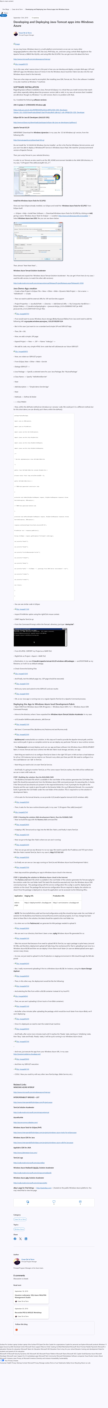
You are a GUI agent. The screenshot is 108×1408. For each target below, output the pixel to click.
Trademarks (62, 1363)
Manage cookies (44, 1363)
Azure (93, 1354)
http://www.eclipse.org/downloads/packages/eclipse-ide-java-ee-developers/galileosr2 (45, 122)
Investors (33, 1358)
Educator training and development (86, 1349)
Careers (95, 1356)
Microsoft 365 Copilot (74, 1354)
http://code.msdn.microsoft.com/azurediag (29, 1163)
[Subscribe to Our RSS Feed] (16, 1330)
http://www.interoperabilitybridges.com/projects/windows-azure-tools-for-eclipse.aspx (45, 1132)
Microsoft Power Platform (47, 1354)
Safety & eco (70, 1363)
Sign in (3, 15)
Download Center (19, 1347)
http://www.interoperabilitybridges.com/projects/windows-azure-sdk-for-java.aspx (43, 1142)
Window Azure (19, 1229)
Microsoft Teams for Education (30, 1349)
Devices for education (14, 1349)
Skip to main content (6, 1)
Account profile (8, 1347)
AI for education (19, 1351)
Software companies (77, 1356)
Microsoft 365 (34, 1354)
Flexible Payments (91, 1347)
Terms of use (54, 1363)
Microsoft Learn (12, 1356)
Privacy (36, 1363)
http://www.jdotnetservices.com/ (25, 1152)
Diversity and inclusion (43, 1358)
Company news (11, 1358)
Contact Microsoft (28, 1363)
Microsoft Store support (33, 1347)
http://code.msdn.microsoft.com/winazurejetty (30, 1183)
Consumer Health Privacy (8, 1363)
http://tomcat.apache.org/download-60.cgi (29, 140)
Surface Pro (3, 1344)
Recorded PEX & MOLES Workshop (28, 1312)
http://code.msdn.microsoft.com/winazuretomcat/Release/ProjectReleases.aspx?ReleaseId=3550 (49, 283)
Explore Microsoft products (89, 1344)
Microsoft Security (14, 1354)
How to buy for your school (66, 1349)
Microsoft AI (4, 1354)
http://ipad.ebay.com (43, 1188)
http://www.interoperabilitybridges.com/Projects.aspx (33, 1102)
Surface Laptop (12, 1344)
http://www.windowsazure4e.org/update (73, 216)
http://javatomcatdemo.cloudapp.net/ (27, 1054)
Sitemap (19, 1363)
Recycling (78, 1363)
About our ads (85, 1363)
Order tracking (51, 1347)
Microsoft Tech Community (47, 1356)
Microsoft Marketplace (64, 1356)
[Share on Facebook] (15, 1239)
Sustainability (63, 1358)
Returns (43, 1347)
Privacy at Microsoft (23, 1358)
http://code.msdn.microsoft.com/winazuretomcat (31, 1112)
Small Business (86, 1354)
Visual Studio (89, 1356)
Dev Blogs (6, 9)
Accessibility (55, 1358)
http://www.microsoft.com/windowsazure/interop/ (32, 59)
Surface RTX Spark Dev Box (40, 1344)
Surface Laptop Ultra (24, 1344)
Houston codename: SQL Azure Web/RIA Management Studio (30, 1296)
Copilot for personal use (73, 1344)
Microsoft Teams (61, 1354)
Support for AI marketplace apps (28, 1356)
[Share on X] (20, 1239)
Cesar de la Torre (17, 9)
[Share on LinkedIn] (25, 1239)
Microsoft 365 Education (49, 1349)
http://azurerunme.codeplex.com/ (26, 1122)
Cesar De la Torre (25, 33)
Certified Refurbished (63, 1347)
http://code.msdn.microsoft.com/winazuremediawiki (32, 1173)
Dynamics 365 (25, 1354)
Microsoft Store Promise (78, 1347)
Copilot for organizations (57, 1344)
